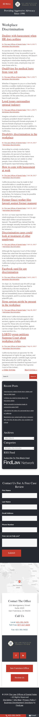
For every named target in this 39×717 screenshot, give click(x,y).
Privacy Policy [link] (29, 700)
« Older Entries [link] (8, 370)
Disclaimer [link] (7, 700)
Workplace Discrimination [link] (10, 47)
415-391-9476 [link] (14, 715)
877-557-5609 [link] (24, 625)
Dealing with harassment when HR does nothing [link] (19, 37)
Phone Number (8, 525)
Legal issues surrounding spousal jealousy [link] (16, 102)
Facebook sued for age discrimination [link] (14, 270)
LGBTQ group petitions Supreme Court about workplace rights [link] (15, 337)
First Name (6, 491)
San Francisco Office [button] (19, 668)
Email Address (7, 513)
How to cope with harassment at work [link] (18, 168)
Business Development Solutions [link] (18, 703)
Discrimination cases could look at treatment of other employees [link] (17, 235)
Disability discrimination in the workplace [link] (19, 135)
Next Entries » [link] (31, 370)
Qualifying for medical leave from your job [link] (18, 70)
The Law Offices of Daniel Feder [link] (15, 44)
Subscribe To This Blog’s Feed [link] (17, 458)
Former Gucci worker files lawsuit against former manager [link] (19, 201)
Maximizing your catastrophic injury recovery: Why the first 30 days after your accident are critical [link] (18, 419)
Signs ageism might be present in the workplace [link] (19, 303)
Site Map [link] (17, 700)
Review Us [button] (19, 677)
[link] (26, 4)
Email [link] (33, 715)
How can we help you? (11, 536)
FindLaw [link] (19, 705)
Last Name (6, 502)
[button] (6, 3)
